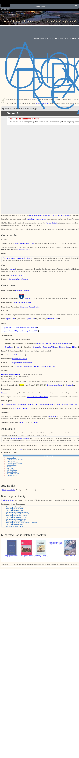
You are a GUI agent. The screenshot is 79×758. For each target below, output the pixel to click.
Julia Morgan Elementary (26, 404)
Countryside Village (49, 347)
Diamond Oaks (64, 347)
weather (12, 269)
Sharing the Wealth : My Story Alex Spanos (17, 258)
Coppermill (36, 347)
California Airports (23, 249)
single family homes (42, 103)
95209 (36, 422)
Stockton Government (22, 290)
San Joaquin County (7, 500)
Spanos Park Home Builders (22, 302)
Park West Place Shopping (10, 374)
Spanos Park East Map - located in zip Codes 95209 (20, 331)
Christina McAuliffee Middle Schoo (66, 404)
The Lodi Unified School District (37, 397)
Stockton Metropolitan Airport (24, 243)
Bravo (19, 347)
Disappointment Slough (55, 385)
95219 (21, 422)
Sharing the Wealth (8, 490)
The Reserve (52, 215)
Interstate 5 (28, 298)
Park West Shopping (63, 215)
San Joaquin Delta (52, 223)
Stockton (4, 393)
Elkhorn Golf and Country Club (44, 366)
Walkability (53, 416)
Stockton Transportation (20, 408)
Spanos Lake (10, 319)
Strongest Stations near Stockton (21, 363)
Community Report (16, 275)
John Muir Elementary (8, 404)
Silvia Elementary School (44, 404)
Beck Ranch (9, 347)
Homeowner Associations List (30, 307)
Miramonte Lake (52, 319)
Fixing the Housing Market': (20, 438)
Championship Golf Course (38, 215)
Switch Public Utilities (19, 359)
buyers (20, 449)
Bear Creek (69, 385)
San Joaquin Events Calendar (18, 279)
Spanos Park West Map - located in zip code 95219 (20, 327)
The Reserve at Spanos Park (23, 366)
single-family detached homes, (36, 219)
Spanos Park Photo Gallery (15, 355)
